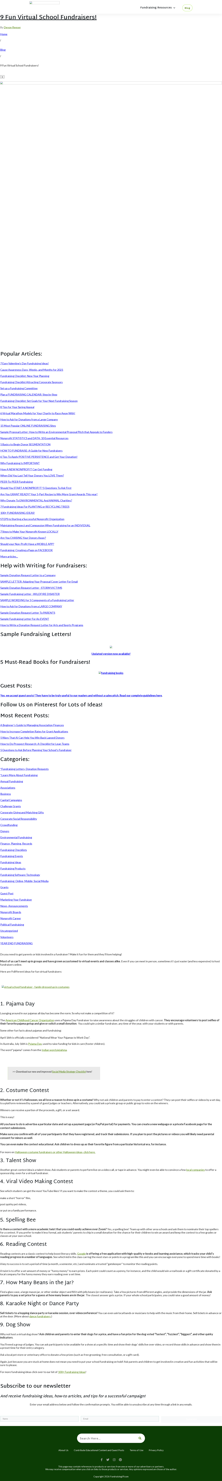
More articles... (9, 556)
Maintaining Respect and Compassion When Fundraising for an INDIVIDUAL (45, 525)
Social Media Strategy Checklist (69, 1071)
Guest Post (6, 893)
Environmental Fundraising (16, 837)
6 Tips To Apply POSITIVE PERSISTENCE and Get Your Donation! (38, 456)
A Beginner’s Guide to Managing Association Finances (32, 725)
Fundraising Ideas (10, 862)
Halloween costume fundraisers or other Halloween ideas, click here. (55, 1152)
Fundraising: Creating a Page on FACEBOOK (26, 550)
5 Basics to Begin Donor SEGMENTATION (25, 444)
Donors (4, 831)
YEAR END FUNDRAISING (16, 943)
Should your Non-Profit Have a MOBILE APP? (27, 544)
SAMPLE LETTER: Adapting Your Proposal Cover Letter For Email (39, 581)
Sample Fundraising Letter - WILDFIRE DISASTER (30, 594)
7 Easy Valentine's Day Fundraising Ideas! (24, 363)
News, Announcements (14, 906)
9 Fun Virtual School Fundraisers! (48, 17)
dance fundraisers (40, 1316)
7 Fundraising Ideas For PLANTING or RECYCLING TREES (34, 506)
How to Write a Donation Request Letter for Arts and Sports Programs (41, 625)
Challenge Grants (10, 806)
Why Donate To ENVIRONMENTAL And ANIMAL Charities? (36, 500)
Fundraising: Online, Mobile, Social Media (24, 881)
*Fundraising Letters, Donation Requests (24, 769)
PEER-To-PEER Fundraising (16, 481)
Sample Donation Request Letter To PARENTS (27, 612)
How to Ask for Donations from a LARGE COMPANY (31, 606)
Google (81, 1253)
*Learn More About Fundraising (19, 775)
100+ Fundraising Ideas (71, 1372)
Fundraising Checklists (13, 850)
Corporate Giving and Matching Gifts (22, 812)
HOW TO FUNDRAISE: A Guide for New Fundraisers (31, 450)
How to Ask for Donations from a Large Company (29, 419)
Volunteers (6, 937)
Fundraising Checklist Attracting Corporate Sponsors (31, 382)
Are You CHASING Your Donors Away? (23, 537)
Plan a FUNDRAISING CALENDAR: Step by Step (28, 394)
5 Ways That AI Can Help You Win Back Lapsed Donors (32, 737)
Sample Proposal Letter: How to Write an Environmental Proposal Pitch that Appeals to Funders (56, 432)
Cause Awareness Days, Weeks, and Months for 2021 (31, 369)
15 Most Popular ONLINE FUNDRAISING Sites (28, 425)
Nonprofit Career (10, 918)
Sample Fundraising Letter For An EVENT (24, 619)
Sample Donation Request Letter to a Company (28, 575)
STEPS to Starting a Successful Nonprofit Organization (32, 519)
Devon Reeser (12, 27)
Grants (4, 887)
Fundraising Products (13, 868)
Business (5, 793)
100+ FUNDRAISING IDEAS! (17, 512)
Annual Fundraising (11, 781)
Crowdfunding (9, 825)
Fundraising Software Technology (20, 874)
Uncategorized (9, 930)
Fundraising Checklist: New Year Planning (24, 376)
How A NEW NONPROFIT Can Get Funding (26, 469)
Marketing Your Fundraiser (16, 899)
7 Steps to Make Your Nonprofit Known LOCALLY (29, 531)
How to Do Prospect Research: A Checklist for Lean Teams (34, 743)
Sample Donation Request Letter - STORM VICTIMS (31, 587)
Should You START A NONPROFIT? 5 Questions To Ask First (35, 488)
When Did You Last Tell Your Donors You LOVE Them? (32, 475)
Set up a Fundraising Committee (19, 388)
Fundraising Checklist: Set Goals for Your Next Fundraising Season (39, 401)
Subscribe (191, 1419)
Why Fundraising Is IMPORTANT (20, 463)
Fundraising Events (11, 856)
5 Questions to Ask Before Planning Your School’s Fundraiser (36, 750)
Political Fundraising (12, 924)
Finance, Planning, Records (16, 843)
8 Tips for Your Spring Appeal (17, 407)
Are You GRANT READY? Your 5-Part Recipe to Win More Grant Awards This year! (49, 494)
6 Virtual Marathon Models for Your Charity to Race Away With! (37, 413)
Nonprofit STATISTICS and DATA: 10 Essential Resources (34, 438)
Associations (7, 787)
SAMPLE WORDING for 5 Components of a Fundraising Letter (37, 600)
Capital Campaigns (11, 800)
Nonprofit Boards (10, 912)
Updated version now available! (111, 653)
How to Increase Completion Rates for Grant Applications (34, 731)
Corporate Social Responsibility (18, 818)
